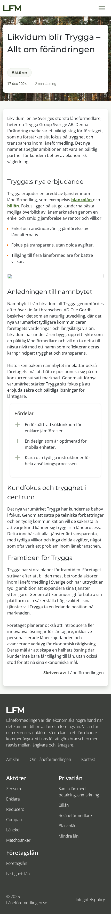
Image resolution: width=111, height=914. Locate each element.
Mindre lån (68, 836)
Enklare (13, 799)
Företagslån (16, 863)
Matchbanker (18, 840)
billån (13, 206)
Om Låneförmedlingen (50, 759)
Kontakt (88, 759)
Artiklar (12, 759)
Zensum (13, 789)
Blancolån (67, 826)
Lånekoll (13, 830)
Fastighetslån (18, 873)
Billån (64, 805)
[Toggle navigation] (102, 8)
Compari (14, 819)
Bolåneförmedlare (75, 815)
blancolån (82, 200)
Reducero (15, 809)
